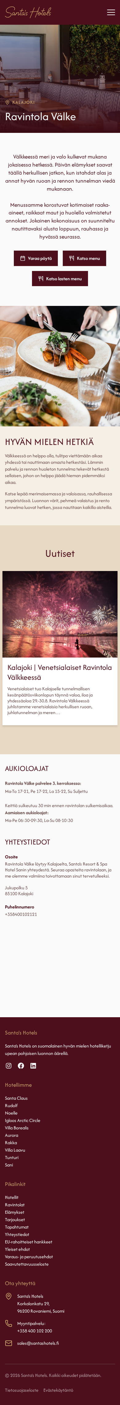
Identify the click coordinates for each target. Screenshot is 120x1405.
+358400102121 (21, 914)
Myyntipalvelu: (31, 1323)
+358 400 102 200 (34, 1330)
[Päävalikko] (111, 12)
